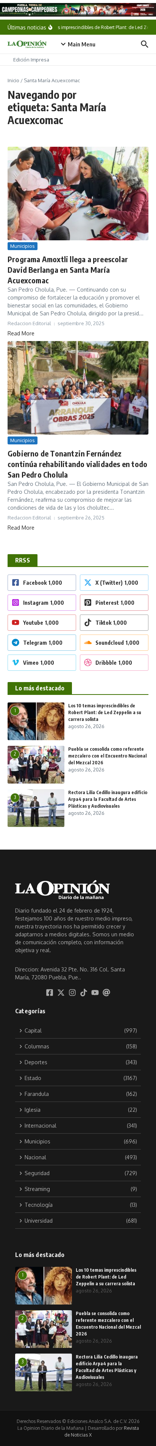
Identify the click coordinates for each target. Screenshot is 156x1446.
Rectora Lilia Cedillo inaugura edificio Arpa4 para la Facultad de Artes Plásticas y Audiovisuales (107, 799)
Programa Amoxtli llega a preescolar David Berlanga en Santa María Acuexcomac (68, 269)
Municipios (22, 246)
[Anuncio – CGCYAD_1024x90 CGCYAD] (78, 10)
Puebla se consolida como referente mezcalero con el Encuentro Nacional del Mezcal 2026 (107, 755)
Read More (21, 333)
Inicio (13, 80)
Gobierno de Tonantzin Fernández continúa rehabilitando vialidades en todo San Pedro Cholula (77, 464)
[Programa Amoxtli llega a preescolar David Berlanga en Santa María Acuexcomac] (78, 193)
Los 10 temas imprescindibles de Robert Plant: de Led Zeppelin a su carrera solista (104, 712)
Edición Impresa (31, 60)
